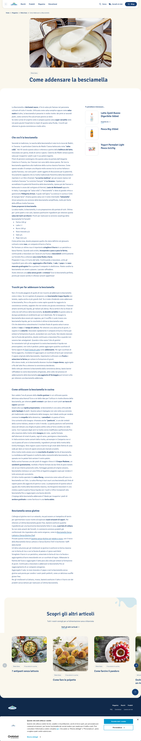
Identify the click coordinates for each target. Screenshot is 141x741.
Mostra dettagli (32, 737)
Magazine (15, 13)
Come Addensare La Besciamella (39, 13)
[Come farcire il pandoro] (111, 649)
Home (7, 13)
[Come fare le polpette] (70, 653)
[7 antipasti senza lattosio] (29, 649)
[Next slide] (136, 665)
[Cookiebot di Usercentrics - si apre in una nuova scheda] (13, 737)
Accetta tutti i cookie (118, 721)
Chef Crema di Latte (32, 350)
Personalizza (117, 727)
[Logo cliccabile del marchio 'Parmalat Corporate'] (14, 4)
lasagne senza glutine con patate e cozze (47, 538)
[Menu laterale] (5, 4)
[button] (32, 4)
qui (58, 729)
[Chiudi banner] (138, 719)
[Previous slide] (4, 665)
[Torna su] (135, 692)
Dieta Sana (23, 13)
